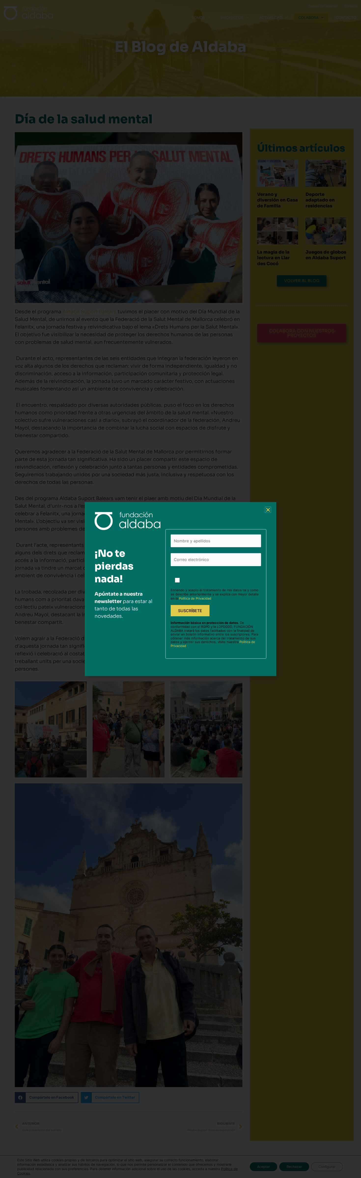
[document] (180, 589)
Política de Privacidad (195, 598)
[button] (268, 509)
